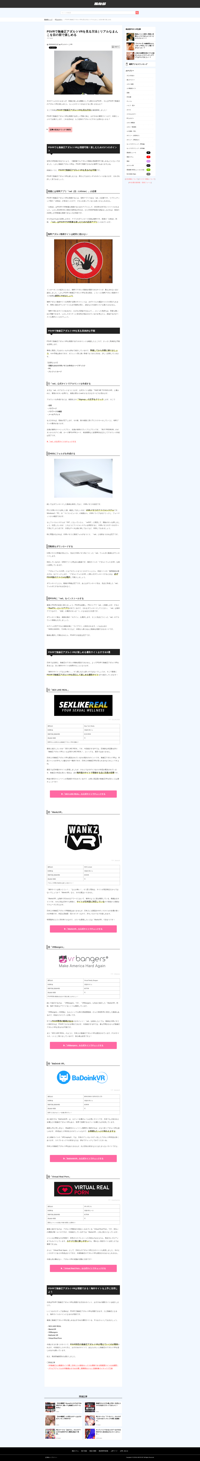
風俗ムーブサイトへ (52, 1457)
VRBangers (117, 974)
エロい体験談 (131, 122)
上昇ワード (114, 1451)
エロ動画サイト (131, 88)
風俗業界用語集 (103, 1451)
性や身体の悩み (131, 174)
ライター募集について (147, 179)
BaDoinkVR (117, 1090)
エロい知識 (130, 84)
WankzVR (117, 860)
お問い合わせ (124, 1451)
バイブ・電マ (131, 105)
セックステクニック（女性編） (136, 148)
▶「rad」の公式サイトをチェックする (61, 441)
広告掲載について (131, 179)
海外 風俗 (84, 1451)
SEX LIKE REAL (116, 719)
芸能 (128, 92)
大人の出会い (131, 75)
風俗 (128, 161)
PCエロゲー (58, 19)
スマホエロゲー (131, 114)
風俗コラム (130, 157)
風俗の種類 (92, 1451)
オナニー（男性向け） (133, 140)
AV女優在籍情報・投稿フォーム (140, 182)
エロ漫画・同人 (131, 131)
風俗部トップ (48, 19)
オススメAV (130, 165)
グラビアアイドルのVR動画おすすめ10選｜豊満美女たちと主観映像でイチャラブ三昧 (80, 1368)
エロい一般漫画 (131, 127)
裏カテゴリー (131, 80)
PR (71, 44)
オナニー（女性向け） (133, 135)
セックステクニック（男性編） (136, 144)
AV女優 (129, 97)
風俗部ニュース (131, 152)
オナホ (129, 110)
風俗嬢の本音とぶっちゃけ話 (135, 170)
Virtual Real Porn (115, 1200)
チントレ (129, 101)
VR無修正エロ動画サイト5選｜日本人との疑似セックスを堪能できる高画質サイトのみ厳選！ (83, 1365)
